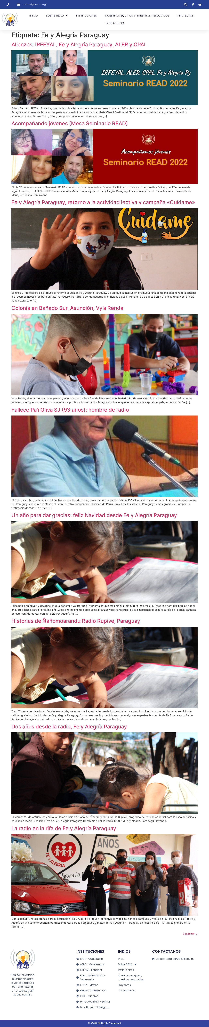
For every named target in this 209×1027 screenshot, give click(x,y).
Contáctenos (116, 23)
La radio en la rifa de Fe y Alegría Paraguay (63, 828)
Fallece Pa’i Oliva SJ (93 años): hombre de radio (70, 410)
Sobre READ (55, 15)
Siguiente (190, 933)
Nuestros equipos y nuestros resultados (137, 15)
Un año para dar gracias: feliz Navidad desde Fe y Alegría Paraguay (94, 515)
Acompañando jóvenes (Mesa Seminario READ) (69, 123)
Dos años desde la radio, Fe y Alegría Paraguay (69, 726)
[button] (185, 4)
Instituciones (86, 15)
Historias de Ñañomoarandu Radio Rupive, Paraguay (75, 621)
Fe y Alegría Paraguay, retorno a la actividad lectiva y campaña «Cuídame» (103, 202)
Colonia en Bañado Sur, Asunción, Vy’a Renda (67, 308)
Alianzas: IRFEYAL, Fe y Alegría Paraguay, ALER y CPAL (79, 44)
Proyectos (185, 15)
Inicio (33, 15)
